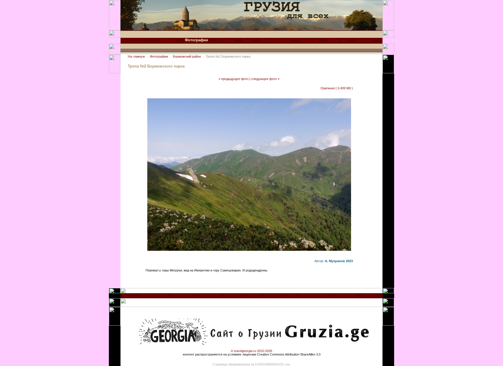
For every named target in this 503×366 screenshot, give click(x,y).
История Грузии (275, 40)
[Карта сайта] (131, 41)
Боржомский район (187, 56)
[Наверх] (125, 297)
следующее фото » (265, 79)
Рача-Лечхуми (345, 295)
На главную (136, 56)
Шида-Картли (182, 295)
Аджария (368, 295)
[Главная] (123, 41)
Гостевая (364, 40)
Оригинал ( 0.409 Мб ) (336, 88)
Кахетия (254, 295)
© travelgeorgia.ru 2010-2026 (251, 351)
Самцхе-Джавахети (314, 295)
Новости (168, 40)
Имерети (272, 295)
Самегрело (233, 295)
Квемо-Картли (209, 295)
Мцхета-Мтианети (153, 295)
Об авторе (337, 40)
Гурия (289, 295)
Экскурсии (309, 40)
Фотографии (159, 56)
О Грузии (225, 40)
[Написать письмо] (140, 41)
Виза (247, 40)
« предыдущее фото (234, 79)
